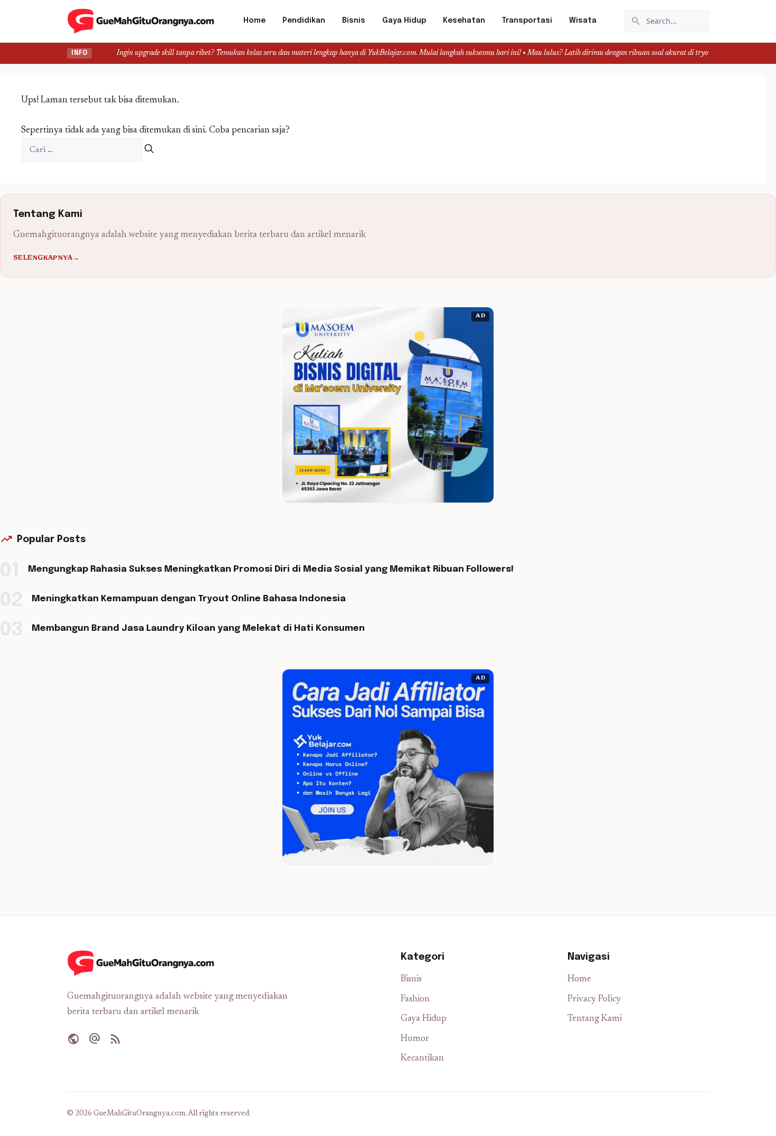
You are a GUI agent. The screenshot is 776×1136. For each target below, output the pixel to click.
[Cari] (149, 150)
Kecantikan (422, 1058)
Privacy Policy (594, 999)
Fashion (415, 999)
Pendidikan (303, 20)
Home (254, 20)
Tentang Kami (594, 1019)
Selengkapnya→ (46, 258)
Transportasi (527, 20)
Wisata (583, 20)
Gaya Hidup (404, 20)
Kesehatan (464, 20)
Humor (415, 1039)
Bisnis (353, 20)
